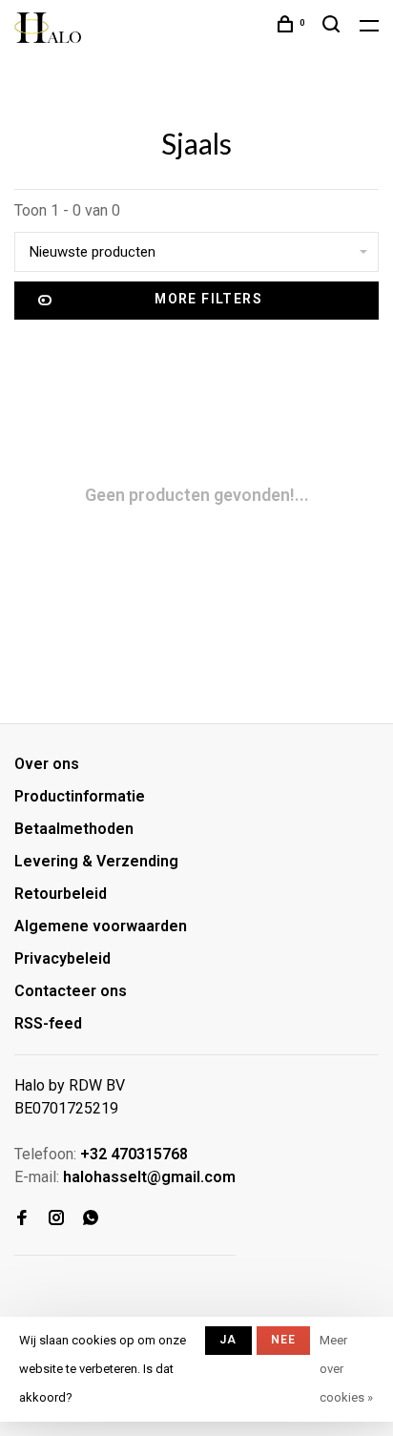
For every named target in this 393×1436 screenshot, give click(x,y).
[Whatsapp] (90, 1219)
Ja (228, 1339)
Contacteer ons (70, 991)
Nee (284, 1339)
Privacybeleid (62, 958)
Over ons (46, 764)
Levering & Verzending (96, 861)
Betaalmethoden (74, 829)
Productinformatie (79, 796)
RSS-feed (48, 1023)
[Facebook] (22, 1219)
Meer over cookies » (346, 1369)
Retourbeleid (60, 893)
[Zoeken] (333, 26)
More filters (208, 298)
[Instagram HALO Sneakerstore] (56, 1219)
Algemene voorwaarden (100, 926)
